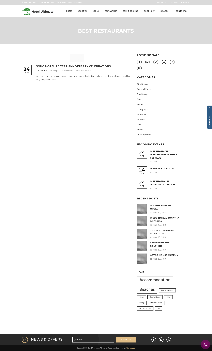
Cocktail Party (144, 89)
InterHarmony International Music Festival (164, 154)
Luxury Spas (54, 70)
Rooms (96, 11)
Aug (27, 71)
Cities (141, 297)
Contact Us (181, 11)
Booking (174, 2)
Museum (141, 119)
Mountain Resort (156, 303)
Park (139, 124)
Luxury (141, 303)
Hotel (168, 297)
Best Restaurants (83, 70)
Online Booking (130, 11)
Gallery (164, 11)
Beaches (147, 289)
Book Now (149, 11)
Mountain (141, 114)
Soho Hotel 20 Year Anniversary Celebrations (73, 66)
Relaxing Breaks (145, 308)
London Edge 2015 (162, 168)
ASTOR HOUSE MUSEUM (164, 255)
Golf (139, 99)
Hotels (140, 104)
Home (69, 11)
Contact (185, 2)
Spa (158, 308)
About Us (82, 11)
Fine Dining (142, 94)
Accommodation (154, 280)
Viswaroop (130, 348)
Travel (140, 130)
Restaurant (162, 2)
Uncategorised (144, 135)
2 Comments (67, 70)
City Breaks (142, 84)
